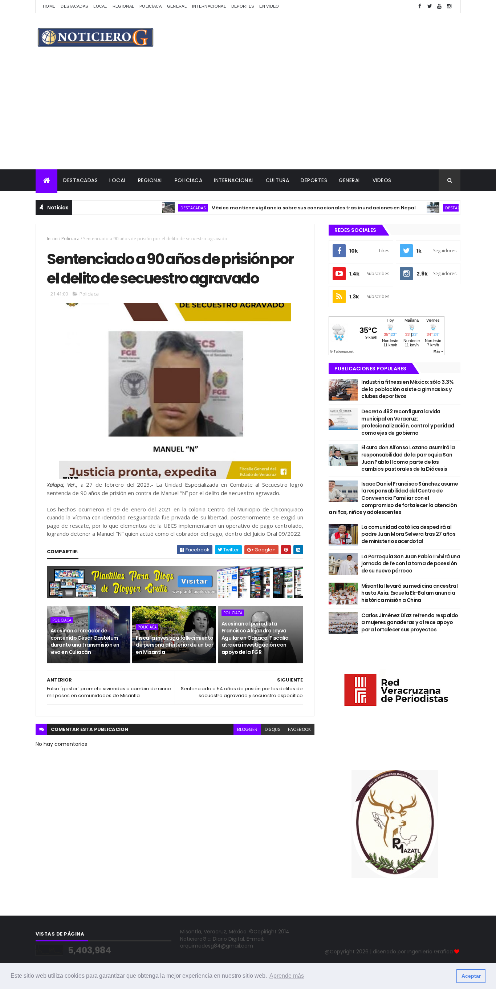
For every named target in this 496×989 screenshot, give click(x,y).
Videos (382, 180)
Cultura (277, 180)
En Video (269, 6)
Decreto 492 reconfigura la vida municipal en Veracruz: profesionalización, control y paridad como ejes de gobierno (407, 422)
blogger (247, 729)
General (177, 6)
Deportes (242, 6)
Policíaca (150, 6)
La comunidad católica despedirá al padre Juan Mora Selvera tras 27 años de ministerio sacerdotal (408, 534)
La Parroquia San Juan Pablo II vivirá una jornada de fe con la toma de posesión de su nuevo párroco (410, 563)
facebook (299, 729)
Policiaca (189, 180)
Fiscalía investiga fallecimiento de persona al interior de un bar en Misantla (174, 645)
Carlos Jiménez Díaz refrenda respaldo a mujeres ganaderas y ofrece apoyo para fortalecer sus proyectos (409, 622)
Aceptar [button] (471, 976)
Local (100, 6)
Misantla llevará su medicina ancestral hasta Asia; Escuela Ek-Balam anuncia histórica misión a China (409, 593)
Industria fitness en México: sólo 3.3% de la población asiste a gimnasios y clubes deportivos (407, 389)
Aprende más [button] (286, 976)
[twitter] (430, 6)
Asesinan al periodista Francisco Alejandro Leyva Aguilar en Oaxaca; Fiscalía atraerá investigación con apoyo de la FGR (255, 638)
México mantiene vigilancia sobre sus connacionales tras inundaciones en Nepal (295, 207)
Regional (123, 6)
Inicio (52, 239)
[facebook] (420, 6)
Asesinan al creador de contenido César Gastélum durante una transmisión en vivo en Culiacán (84, 641)
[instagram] (449, 6)
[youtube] (439, 6)
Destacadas (74, 6)
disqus (273, 729)
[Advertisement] (248, 115)
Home (49, 6)
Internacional (209, 6)
